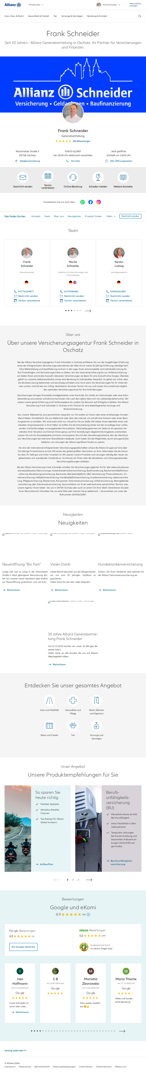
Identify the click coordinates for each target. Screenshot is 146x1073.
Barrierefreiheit (42, 1066)
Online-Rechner (103, 1066)
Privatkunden (34, 5)
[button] (73, 113)
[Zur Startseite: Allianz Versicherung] (13, 5)
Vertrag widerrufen (14, 1050)
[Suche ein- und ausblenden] (139, 16)
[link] (73, 180)
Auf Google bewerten (23, 946)
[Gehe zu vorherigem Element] (57, 311)
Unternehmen (86, 1066)
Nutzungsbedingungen (64, 1066)
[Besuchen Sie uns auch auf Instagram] (98, 202)
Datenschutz (25, 1066)
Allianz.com (120, 1066)
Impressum (10, 1066)
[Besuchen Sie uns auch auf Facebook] (90, 202)
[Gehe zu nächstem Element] (88, 311)
